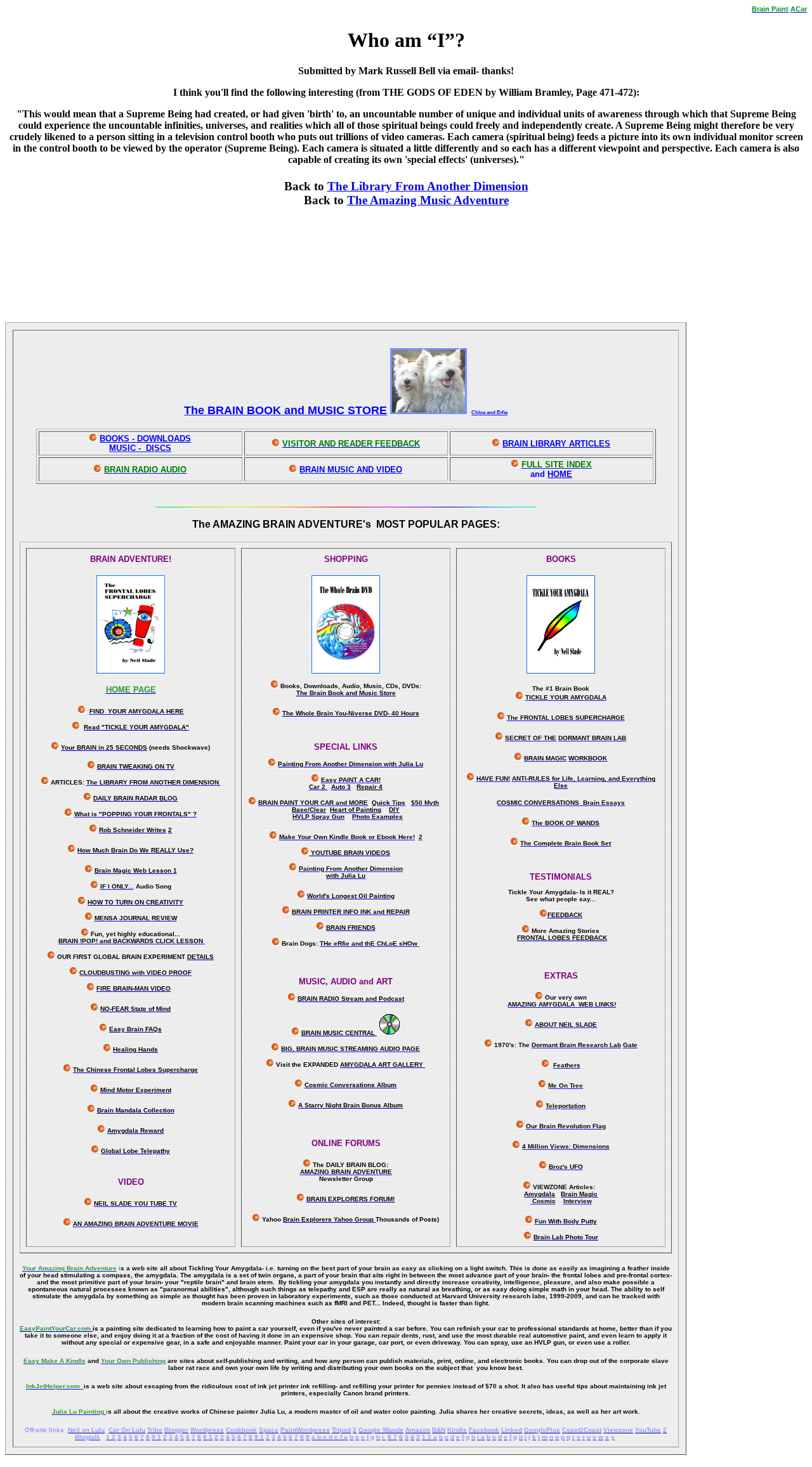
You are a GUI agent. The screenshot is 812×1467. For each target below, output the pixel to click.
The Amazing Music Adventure (428, 200)
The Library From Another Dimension (427, 186)
